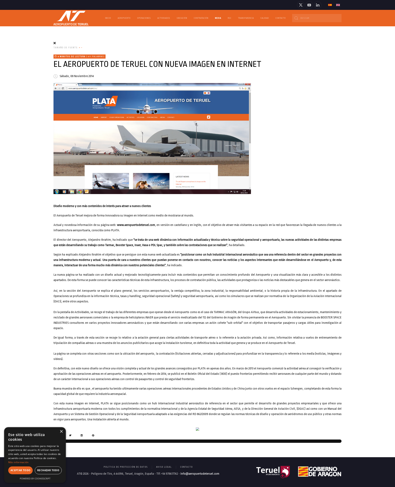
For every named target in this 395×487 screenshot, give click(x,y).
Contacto (280, 18)
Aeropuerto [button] (124, 18)
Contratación (201, 18)
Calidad (264, 18)
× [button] (61, 431)
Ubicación (182, 18)
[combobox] (317, 18)
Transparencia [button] (246, 18)
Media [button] (218, 18)
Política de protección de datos (126, 467)
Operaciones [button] (144, 18)
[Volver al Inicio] (70, 18)
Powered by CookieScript (35, 478)
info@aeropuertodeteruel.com (199, 473)
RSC (229, 18)
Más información (18, 462)
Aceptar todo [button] (20, 470)
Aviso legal (164, 467)
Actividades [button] (163, 18)
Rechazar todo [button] (48, 470)
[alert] (35, 455)
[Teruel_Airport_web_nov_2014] (152, 138)
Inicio (108, 18)
